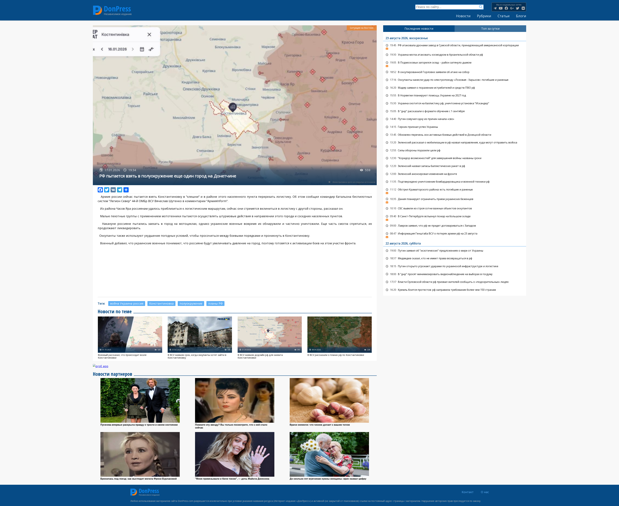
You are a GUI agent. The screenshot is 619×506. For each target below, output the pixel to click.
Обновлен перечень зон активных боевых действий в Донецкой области (454, 134)
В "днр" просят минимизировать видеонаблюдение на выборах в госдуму (454, 274)
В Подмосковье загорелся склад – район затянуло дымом (454, 63)
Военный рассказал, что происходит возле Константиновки (130, 338)
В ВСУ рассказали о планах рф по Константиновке (340, 338)
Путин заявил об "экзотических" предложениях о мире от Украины (454, 250)
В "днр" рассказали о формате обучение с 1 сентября (454, 111)
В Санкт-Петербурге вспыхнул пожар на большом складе (454, 217)
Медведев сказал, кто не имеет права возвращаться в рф (454, 258)
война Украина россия (126, 303)
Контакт (468, 492)
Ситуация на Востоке (361, 27)
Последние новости (418, 28)
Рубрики (484, 16)
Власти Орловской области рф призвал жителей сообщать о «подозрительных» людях (454, 282)
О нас (485, 492)
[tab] (419, 28)
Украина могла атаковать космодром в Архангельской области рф (454, 54)
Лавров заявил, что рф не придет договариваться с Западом (454, 225)
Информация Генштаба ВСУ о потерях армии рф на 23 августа (454, 234)
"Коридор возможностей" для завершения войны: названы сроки (454, 158)
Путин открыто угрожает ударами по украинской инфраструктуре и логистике (454, 266)
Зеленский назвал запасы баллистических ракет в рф (454, 166)
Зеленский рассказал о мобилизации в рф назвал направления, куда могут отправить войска (454, 142)
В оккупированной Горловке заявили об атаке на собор (454, 72)
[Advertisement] (234, 271)
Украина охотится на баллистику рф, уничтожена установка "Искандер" (454, 103)
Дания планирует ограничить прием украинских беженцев (454, 200)
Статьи (504, 16)
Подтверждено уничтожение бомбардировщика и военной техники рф (454, 181)
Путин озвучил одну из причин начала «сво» (454, 119)
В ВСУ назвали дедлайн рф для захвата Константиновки (270, 338)
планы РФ (215, 303)
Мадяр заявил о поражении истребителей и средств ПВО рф (454, 87)
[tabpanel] (454, 164)
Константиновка (161, 303)
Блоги (521, 16)
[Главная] (97, 10)
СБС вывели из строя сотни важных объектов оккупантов (454, 208)
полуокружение (191, 303)
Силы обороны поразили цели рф (454, 150)
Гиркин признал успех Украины (454, 127)
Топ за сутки (490, 28)
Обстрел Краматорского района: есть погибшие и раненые (454, 190)
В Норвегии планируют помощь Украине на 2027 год (454, 95)
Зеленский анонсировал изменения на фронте (454, 174)
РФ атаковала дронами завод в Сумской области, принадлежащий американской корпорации (454, 46)
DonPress (117, 8)
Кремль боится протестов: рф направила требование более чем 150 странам (454, 289)
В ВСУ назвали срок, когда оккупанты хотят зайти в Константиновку (200, 338)
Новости (463, 16)
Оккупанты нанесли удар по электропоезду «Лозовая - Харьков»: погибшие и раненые (454, 79)
